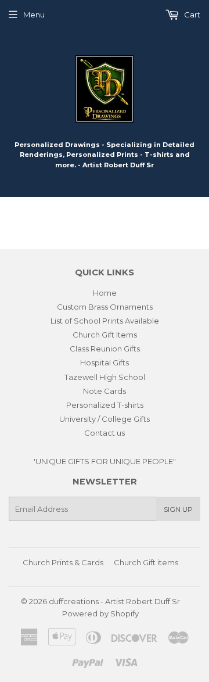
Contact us (104, 432)
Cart (191, 14)
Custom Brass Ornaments (105, 306)
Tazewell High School (104, 377)
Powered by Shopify (100, 613)
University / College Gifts (104, 418)
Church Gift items (146, 562)
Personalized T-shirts (104, 405)
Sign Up (178, 509)
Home (105, 292)
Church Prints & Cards (63, 562)
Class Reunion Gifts (105, 348)
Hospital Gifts (104, 362)
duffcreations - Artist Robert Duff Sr (114, 601)
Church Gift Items (105, 334)
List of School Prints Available (105, 320)
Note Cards (104, 391)
